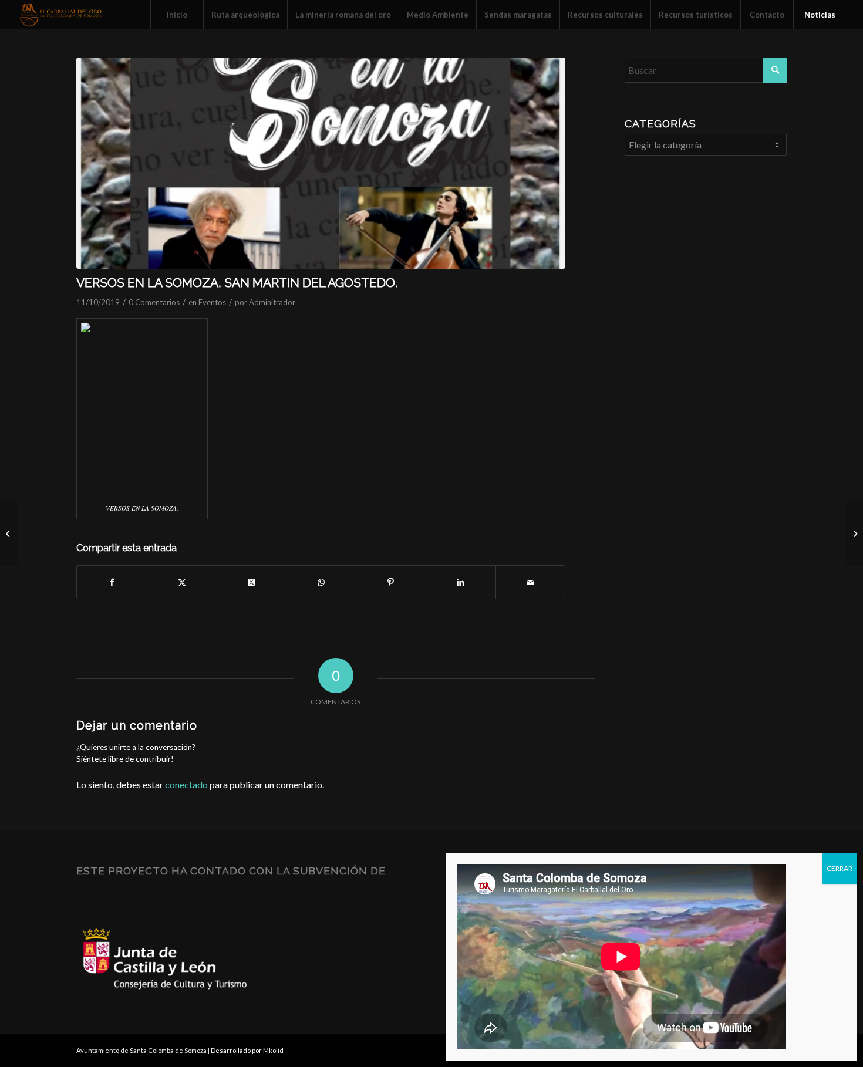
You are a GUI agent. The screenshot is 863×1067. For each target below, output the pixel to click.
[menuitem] (176, 14)
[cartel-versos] (320, 163)
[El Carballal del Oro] (61, 14)
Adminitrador (272, 302)
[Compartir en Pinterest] (391, 582)
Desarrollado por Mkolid (247, 1050)
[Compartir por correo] (530, 582)
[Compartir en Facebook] (112, 582)
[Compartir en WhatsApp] (321, 582)
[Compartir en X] (182, 582)
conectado (186, 784)
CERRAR (839, 868)
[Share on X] (251, 582)
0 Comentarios (154, 302)
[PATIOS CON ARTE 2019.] (9, 533)
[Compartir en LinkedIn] (460, 582)
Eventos (212, 302)
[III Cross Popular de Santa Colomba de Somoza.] (854, 533)
